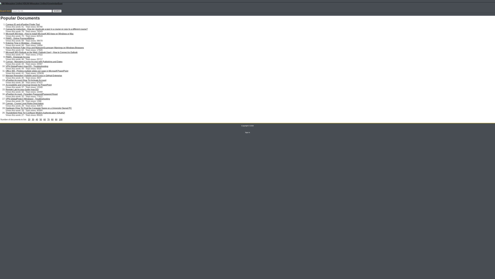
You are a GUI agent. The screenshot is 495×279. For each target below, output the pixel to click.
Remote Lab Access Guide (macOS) (22, 89)
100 (60, 119)
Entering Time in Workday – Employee (23, 43)
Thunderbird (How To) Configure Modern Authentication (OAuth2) (35, 113)
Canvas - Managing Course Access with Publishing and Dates (34, 62)
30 (33, 119)
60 (44, 119)
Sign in (247, 132)
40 (37, 119)
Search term (5, 11)
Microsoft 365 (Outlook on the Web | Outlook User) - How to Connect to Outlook (41, 52)
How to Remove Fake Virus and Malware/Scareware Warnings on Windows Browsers (45, 48)
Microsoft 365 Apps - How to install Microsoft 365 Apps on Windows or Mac (40, 34)
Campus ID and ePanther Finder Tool (23, 24)
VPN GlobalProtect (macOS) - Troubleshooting (27, 66)
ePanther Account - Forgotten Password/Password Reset (32, 94)
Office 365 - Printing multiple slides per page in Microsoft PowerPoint (37, 71)
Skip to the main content (11, 1)
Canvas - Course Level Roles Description (25, 103)
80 (52, 119)
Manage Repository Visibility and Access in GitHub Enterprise (34, 76)
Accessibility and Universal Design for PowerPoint (29, 85)
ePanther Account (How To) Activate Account (26, 80)
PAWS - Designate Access (18, 57)
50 (41, 119)
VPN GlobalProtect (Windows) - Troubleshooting (28, 99)
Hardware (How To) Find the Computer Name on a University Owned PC (39, 108)
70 (48, 119)
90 (56, 119)
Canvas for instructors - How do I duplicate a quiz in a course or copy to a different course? (47, 29)
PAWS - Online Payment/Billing (20, 38)
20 (29, 119)
